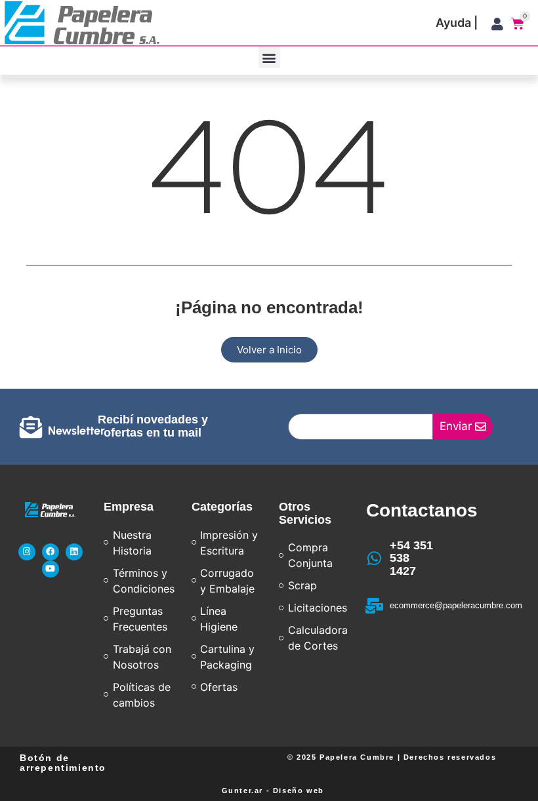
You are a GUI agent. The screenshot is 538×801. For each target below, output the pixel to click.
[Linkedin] (74, 551)
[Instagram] (26, 551)
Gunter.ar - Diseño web (273, 790)
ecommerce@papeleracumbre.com (456, 605)
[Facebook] (50, 551)
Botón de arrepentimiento (63, 762)
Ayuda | (457, 22)
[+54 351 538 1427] (374, 558)
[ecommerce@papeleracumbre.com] (374, 606)
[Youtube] (50, 568)
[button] (269, 57)
